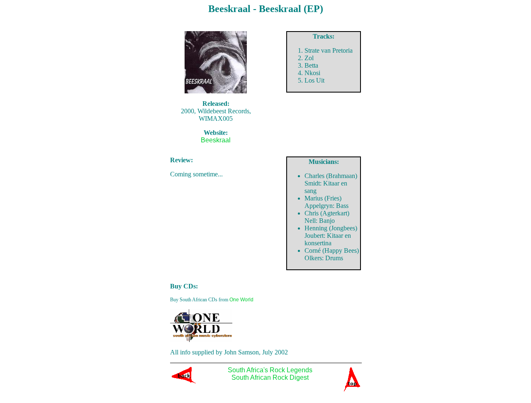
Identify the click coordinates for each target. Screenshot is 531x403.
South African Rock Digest (270, 377)
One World (241, 300)
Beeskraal (216, 140)
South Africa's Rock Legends (270, 370)
